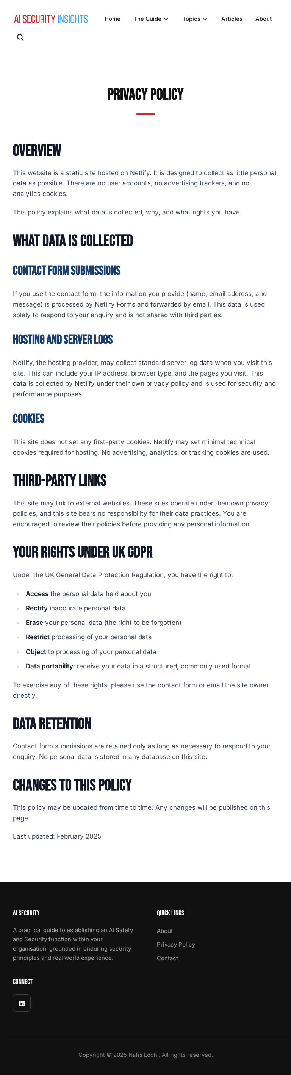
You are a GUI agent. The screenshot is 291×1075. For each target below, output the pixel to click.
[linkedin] (22, 1003)
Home (112, 18)
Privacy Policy (176, 944)
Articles (231, 18)
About (263, 18)
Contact (167, 958)
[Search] (20, 37)
